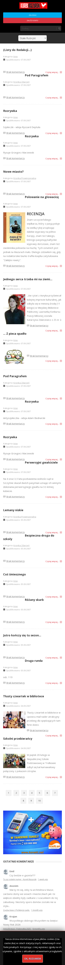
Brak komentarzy (15, 71)
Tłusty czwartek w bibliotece (23, 696)
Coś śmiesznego (14, 574)
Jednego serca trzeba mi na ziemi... (27, 279)
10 (39, 800)
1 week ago (43, 879)
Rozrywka (10, 111)
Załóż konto (32, 20)
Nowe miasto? (13, 171)
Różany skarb (34, 600)
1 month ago (37, 910)
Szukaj (59, 28)
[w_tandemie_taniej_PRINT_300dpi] (32, 832)
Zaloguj (32, 15)
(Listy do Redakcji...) (17, 50)
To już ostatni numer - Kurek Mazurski (19, 879)
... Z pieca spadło (15, 333)
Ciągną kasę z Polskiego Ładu (16, 910)
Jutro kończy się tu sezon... (22, 635)
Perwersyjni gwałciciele (41, 462)
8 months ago (39, 928)
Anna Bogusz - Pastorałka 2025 (17, 928)
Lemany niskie (13, 510)
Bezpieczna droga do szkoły (28, 537)
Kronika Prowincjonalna (24, 178)
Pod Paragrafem (36, 75)
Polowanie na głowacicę (42, 197)
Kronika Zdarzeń (21, 81)
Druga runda (34, 661)
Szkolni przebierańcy (17, 738)
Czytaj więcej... (52, 72)
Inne (15, 56)
